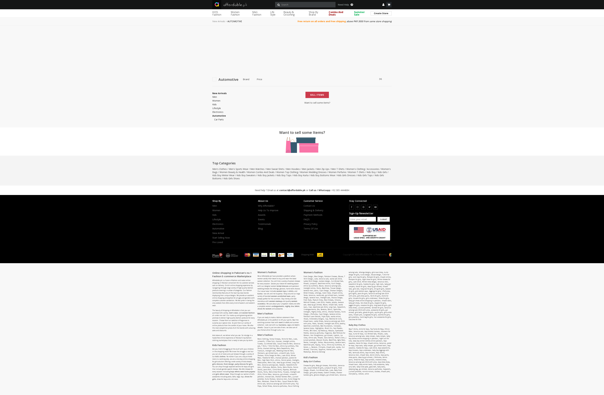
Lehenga (318, 293)
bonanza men (282, 379)
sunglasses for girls (370, 315)
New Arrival (218, 233)
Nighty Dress (316, 312)
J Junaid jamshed (364, 308)
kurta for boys (358, 334)
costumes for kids (355, 319)
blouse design (376, 275)
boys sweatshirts (384, 348)
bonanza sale (324, 279)
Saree (306, 295)
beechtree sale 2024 (320, 307)
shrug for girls (379, 289)
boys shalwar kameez (372, 331)
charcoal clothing (269, 348)
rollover (361, 374)
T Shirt (263, 346)
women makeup (275, 301)
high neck (379, 284)
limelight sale (270, 351)
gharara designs (319, 375)
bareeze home (309, 328)
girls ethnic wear (222, 374)
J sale (295, 339)
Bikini (330, 309)
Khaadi (306, 283)
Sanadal (320, 323)
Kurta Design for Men (272, 355)
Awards (262, 215)
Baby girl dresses (322, 365)
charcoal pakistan (281, 358)
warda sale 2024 (336, 279)
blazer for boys (361, 343)
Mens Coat (271, 362)
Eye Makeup (322, 330)
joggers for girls (354, 305)
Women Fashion (235, 13)
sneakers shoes (380, 360)
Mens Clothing (262, 339)
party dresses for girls (244, 364)
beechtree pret (309, 345)
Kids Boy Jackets (266, 175)
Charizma (313, 349)
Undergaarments (310, 309)
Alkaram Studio (322, 340)
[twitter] (369, 207)
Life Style (272, 13)
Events (261, 219)
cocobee (377, 371)
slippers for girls (380, 303)
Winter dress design (369, 282)
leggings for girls (375, 291)
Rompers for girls (373, 277)
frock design (229, 364)
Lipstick (336, 335)
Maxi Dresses (328, 300)
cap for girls (379, 312)
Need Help (343, 4)
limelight (295, 360)
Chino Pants (277, 369)
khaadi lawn (308, 321)
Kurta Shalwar (270, 379)
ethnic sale (261, 384)
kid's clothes (220, 356)
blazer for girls (361, 286)
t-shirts (291, 291)
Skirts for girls (375, 296)
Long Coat (332, 307)
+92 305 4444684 (340, 190)
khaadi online (337, 293)
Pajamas (286, 369)
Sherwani (261, 353)
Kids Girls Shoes (232, 178)
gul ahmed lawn (272, 353)
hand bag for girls (366, 317)
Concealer (337, 326)
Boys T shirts (353, 329)
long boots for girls (380, 305)
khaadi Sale (333, 305)
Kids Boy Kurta (300, 175)
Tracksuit (260, 351)
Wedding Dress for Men (284, 351)
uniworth (261, 341)
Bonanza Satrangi (318, 352)
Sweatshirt (341, 307)
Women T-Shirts (356, 172)
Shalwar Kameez (334, 312)
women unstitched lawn (281, 296)
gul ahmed (284, 374)
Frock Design (308, 276)
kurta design (365, 275)
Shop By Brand (313, 13)
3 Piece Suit (270, 341)
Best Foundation (326, 326)
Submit (383, 219)
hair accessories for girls (382, 317)
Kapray (317, 345)
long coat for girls (367, 289)
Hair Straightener (316, 335)
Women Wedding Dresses (313, 172)
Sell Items (317, 94)
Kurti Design (336, 283)
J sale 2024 (286, 355)
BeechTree (332, 340)
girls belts (358, 312)
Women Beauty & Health (232, 172)
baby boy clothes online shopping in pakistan (369, 337)
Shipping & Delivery (313, 210)
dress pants (353, 357)
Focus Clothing (293, 386)
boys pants (385, 355)
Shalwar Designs (336, 290)
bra (292, 306)
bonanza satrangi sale (270, 365)
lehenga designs (365, 272)
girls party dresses (316, 372)
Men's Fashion (265, 334)
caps (289, 325)
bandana (282, 325)
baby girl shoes (354, 303)
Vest (292, 348)
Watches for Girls (335, 319)
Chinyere (321, 347)
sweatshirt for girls (355, 284)
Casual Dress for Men (285, 344)
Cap (326, 319)
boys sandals (369, 360)
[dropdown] (383, 4)
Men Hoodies (293, 168)
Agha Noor (341, 340)
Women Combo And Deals (260, 172)
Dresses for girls (309, 365)
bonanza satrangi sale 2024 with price (281, 384)
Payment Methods (313, 215)
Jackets (334, 302)
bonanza (276, 374)
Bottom (273, 367)
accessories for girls (377, 310)
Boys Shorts (380, 352)
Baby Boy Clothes (357, 325)
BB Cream (313, 330)
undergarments (277, 306)
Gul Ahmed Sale (270, 344)
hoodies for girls (369, 284)
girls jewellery (354, 317)
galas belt (372, 367)
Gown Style (326, 293)
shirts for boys (364, 329)
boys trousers (353, 350)
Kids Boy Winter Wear (223, 175)
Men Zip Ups (322, 168)
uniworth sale (284, 353)
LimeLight (313, 342)
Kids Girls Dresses (346, 175)
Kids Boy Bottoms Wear (322, 175)
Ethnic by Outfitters (334, 345)
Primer (306, 330)
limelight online (289, 341)
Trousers (286, 372)
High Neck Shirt (268, 360)
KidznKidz (333, 365)
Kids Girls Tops (365, 175)
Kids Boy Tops (284, 175)
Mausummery (329, 342)
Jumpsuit (313, 283)
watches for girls (384, 315)
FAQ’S (307, 219)
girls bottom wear (361, 291)
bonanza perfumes (280, 386)
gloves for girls (368, 312)
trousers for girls (359, 298)
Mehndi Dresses (309, 302)
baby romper (370, 336)
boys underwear (365, 350)
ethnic (277, 360)
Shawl (306, 319)
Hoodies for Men (268, 358)
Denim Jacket (286, 360)
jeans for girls (362, 293)
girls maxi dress (377, 272)
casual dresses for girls (315, 368)
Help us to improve (268, 210)
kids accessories (378, 364)
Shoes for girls (384, 298)
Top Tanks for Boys (376, 329)
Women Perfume (337, 172)
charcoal (279, 341)
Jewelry (342, 323)
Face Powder (337, 328)
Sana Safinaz (329, 338)
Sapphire (322, 349)
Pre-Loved (217, 242)
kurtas (260, 294)
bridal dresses (282, 286)
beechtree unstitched (311, 326)
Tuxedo (260, 344)
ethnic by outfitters (287, 346)
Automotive (219, 115)
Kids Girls (382, 172)
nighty (287, 306)
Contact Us (309, 206)
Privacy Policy (310, 224)
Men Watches (257, 168)
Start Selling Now (221, 238)
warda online (335, 316)
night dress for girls (369, 279)
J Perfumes (266, 367)
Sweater (282, 365)
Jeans (316, 290)
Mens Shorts (287, 367)
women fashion (248, 313)
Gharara (338, 300)
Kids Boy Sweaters (246, 175)
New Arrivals (218, 21)
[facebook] (351, 207)
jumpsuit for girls (330, 368)
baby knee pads (362, 367)
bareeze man (314, 297)
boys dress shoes (384, 362)
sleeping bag (353, 369)
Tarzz (324, 345)
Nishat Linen (339, 338)
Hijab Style (326, 316)
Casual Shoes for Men (290, 381)
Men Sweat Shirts (275, 168)
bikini (297, 306)
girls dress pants (363, 296)
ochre (367, 374)
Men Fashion (256, 13)
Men (214, 97)
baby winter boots (365, 364)
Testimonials (264, 224)
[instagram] (357, 207)
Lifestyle (216, 108)
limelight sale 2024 (331, 323)
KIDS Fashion (216, 13)
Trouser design (335, 288)
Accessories (373, 168)
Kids (214, 104)
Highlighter (319, 328)
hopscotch (386, 369)
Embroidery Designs (316, 319)
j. (309, 347)
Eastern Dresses (329, 372)
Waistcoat (265, 381)
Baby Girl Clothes (312, 361)
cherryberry (353, 374)
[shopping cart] (389, 4)
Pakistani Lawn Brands (312, 316)
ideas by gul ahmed (284, 362)
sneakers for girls (367, 305)
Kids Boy (371, 172)
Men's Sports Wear (238, 168)
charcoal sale (269, 377)
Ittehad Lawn (331, 349)
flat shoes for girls (367, 303)
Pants (279, 367)
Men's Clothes (219, 168)
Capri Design (324, 290)
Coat (310, 307)
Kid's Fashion (311, 357)
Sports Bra (337, 309)
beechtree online (324, 283)
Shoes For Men (275, 381)
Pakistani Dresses (330, 276)
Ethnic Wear (267, 374)
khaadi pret (330, 347)
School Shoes (267, 386)
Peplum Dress (318, 300)
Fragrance (328, 333)
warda (338, 347)
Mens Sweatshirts (283, 348)
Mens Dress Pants (275, 372)
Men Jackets (308, 168)
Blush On (328, 328)
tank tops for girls (359, 277)
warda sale (320, 295)
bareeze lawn (340, 342)
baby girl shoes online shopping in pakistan (365, 300)
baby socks (381, 367)
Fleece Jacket (261, 362)
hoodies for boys (362, 348)
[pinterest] (363, 207)
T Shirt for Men (273, 346)
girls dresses (217, 364)
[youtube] (375, 207)
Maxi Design (318, 276)
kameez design (324, 281)
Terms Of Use (311, 229)
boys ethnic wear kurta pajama (242, 371)
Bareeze (323, 309)
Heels (314, 323)
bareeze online (335, 314)
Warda (306, 342)
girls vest (356, 289)
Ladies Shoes (318, 321)
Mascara (331, 330)
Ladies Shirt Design (311, 281)
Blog (260, 229)
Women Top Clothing (287, 172)
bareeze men (308, 290)
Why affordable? (266, 206)
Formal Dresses (275, 339)
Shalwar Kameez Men (283, 377)
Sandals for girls (377, 308)
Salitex (320, 342)
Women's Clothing (355, 168)
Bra (318, 309)
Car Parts (219, 119)
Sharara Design (336, 297)
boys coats (359, 345)
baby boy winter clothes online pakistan (367, 341)
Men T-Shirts (337, 168)
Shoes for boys (359, 360)
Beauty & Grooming (289, 13)
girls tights (352, 293)
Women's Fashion (313, 272)
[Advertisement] (302, 49)
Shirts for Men (287, 339)
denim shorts (375, 355)
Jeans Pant (267, 369)
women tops (282, 291)
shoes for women (264, 309)
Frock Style (307, 300)
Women (216, 100)
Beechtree (325, 288)
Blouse (340, 276)
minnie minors (367, 371)
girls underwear (371, 298)
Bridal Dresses (309, 293)
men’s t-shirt (284, 322)
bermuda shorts (358, 352)
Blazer (321, 286)
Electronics (217, 112)
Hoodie (328, 302)
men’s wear (233, 313)
